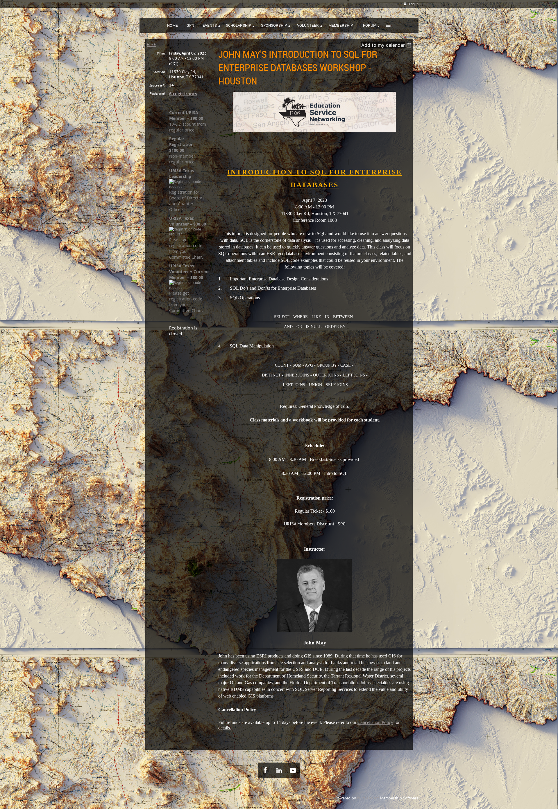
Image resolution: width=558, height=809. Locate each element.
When (161, 53)
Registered (157, 93)
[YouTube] (293, 770)
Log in (414, 3)
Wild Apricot (368, 798)
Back (151, 44)
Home (150, 759)
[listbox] (387, 45)
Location (159, 72)
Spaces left (157, 85)
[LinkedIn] (279, 770)
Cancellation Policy (375, 722)
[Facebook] (265, 770)
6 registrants (183, 94)
